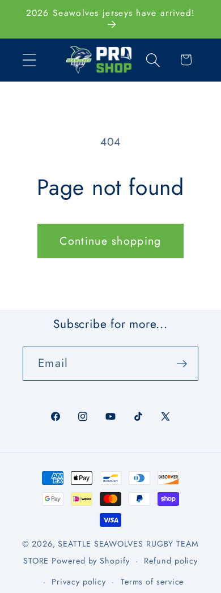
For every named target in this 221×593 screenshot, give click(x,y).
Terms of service (152, 581)
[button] (29, 60)
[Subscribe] (181, 364)
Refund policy (171, 560)
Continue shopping (110, 241)
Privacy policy (79, 581)
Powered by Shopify (90, 560)
